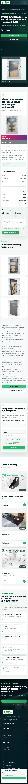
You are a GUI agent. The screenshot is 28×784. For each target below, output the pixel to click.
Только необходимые (14, 780)
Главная (2, 9)
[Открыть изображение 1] (14, 265)
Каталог (6, 9)
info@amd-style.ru (9, 765)
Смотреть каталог (6, 467)
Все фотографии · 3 (7, 81)
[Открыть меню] (25, 2)
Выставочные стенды (8, 747)
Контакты (5, 737)
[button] (14, 68)
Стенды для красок (7, 751)
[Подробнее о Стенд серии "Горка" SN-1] (24, 504)
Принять (14, 777)
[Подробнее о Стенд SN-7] (24, 581)
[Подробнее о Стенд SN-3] (24, 543)
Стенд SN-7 (7, 573)
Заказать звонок (15, 35)
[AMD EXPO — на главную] (5, 2)
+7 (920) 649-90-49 (14, 39)
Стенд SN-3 (6, 535)
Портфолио (5, 733)
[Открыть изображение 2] (14, 286)
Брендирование (7, 735)
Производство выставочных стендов (17, 9)
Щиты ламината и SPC (8, 749)
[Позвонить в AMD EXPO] (22, 2)
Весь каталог (6, 745)
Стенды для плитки (7, 754)
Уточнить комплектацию (10, 232)
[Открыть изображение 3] (14, 308)
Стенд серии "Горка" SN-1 (12, 496)
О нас (4, 730)
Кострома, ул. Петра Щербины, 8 (13, 768)
